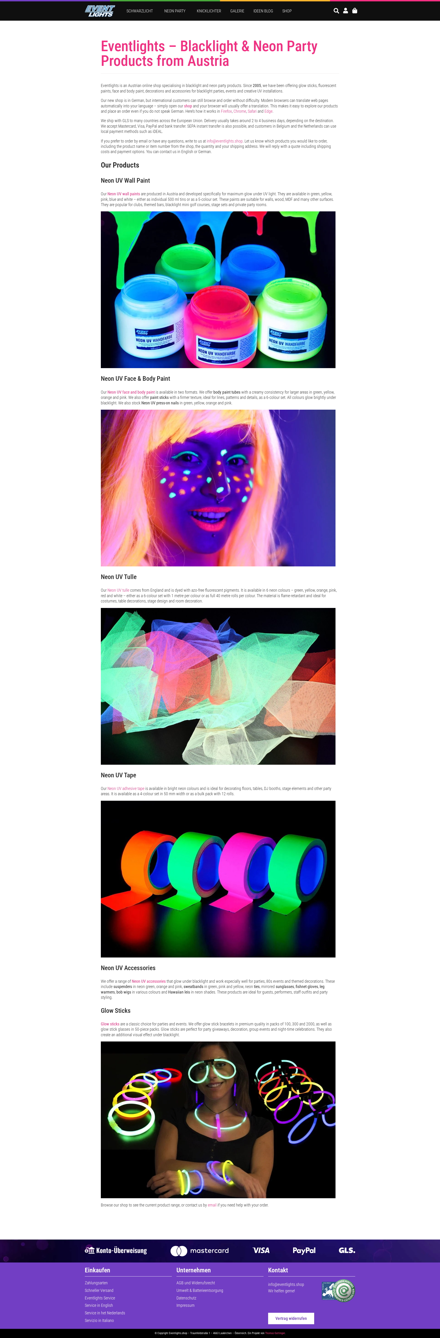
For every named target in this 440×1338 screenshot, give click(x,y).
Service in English (99, 1305)
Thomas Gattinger (275, 1333)
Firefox (226, 111)
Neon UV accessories (149, 981)
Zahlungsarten (96, 1282)
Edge (268, 111)
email (212, 1205)
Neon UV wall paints (123, 193)
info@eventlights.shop (225, 141)
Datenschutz (186, 1298)
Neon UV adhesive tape (125, 788)
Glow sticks (110, 1024)
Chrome (240, 111)
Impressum (185, 1305)
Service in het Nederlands (105, 1312)
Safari (252, 111)
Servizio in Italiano (99, 1320)
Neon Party (174, 10)
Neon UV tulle (118, 590)
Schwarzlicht (139, 10)
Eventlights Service (100, 1298)
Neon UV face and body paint (131, 392)
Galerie (237, 10)
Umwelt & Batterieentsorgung (199, 1290)
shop (188, 106)
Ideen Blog (263, 10)
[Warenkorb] (355, 10)
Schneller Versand (99, 1290)
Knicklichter (209, 10)
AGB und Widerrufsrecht (195, 1282)
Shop (287, 10)
